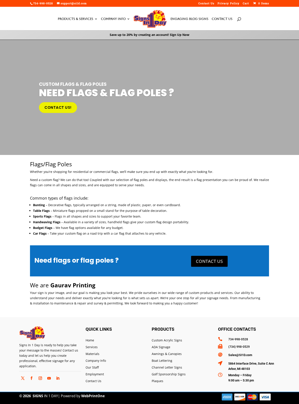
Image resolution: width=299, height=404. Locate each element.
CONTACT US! (58, 107)
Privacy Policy (228, 4)
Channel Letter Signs (167, 367)
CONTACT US (209, 261)
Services (92, 347)
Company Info (113, 19)
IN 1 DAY (45, 395)
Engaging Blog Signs (189, 19)
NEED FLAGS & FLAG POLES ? (106, 93)
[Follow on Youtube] (49, 378)
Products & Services (75, 19)
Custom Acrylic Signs (167, 340)
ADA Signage (161, 347)
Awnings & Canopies (167, 354)
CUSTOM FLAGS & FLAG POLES (73, 84)
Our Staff (92, 367)
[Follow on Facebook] (31, 378)
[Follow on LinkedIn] (57, 378)
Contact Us (206, 4)
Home (90, 340)
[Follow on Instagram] (40, 378)
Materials (92, 354)
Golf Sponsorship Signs (169, 374)
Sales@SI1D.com (240, 355)
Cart (246, 4)
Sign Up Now (179, 35)
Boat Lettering (162, 361)
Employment (95, 374)
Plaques (157, 381)
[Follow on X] (22, 378)
